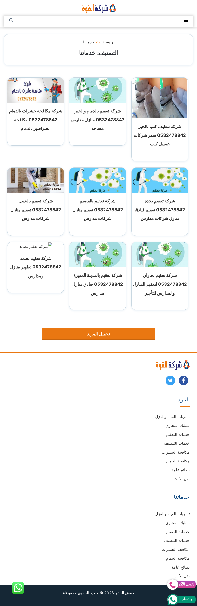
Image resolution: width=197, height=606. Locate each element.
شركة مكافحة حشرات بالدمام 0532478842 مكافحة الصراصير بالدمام (35, 119)
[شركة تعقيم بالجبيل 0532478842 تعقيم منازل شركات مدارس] (35, 179)
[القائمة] (186, 21)
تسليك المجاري (178, 425)
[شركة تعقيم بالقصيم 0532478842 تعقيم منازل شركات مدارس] (97, 179)
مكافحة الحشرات (176, 452)
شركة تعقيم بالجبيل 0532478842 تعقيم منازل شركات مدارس (36, 209)
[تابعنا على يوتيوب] (170, 382)
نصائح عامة (181, 469)
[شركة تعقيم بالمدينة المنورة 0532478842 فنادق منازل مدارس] (97, 254)
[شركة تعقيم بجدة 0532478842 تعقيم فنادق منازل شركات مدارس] (160, 179)
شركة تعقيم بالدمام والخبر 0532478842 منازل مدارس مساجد (98, 119)
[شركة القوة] (98, 8)
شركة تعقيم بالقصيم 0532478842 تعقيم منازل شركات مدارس (98, 209)
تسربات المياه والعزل (172, 416)
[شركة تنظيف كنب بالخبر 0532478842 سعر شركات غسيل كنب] (159, 97)
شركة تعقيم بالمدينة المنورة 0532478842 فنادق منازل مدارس (97, 284)
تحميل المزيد (98, 334)
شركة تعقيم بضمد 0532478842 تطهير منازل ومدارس (35, 267)
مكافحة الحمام (178, 461)
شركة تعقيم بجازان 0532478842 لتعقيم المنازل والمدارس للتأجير (160, 284)
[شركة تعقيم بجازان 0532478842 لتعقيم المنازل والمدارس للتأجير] (160, 254)
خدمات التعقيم (178, 434)
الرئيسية (109, 42)
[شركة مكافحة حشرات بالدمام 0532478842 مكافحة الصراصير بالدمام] (35, 89)
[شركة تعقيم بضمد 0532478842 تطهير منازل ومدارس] (35, 245)
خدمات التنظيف (177, 443)
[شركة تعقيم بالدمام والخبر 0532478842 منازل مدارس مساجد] (97, 89)
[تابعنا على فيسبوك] (184, 382)
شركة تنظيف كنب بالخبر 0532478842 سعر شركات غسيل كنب (160, 135)
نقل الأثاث (182, 478)
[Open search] (11, 21)
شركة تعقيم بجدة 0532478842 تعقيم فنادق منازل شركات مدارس (160, 209)
